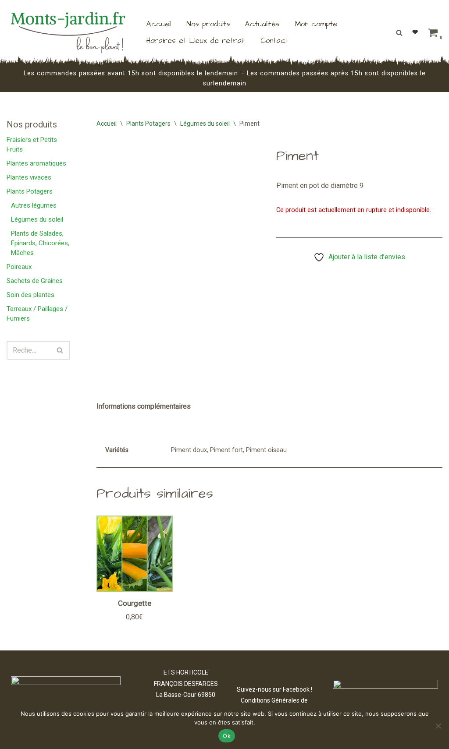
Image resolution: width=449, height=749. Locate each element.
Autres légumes (34, 205)
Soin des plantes (30, 295)
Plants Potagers (30, 191)
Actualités (262, 24)
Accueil (158, 24)
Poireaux (19, 267)
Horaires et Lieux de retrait (196, 40)
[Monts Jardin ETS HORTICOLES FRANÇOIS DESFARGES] (68, 32)
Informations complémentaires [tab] (143, 406)
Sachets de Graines (35, 281)
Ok (227, 735)
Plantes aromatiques (36, 163)
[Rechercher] (399, 32)
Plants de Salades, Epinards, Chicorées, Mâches (40, 243)
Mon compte (316, 24)
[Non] (438, 725)
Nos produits (208, 24)
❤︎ (415, 32)
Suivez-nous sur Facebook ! (274, 689)
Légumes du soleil (37, 219)
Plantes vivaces (29, 177)
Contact (274, 40)
